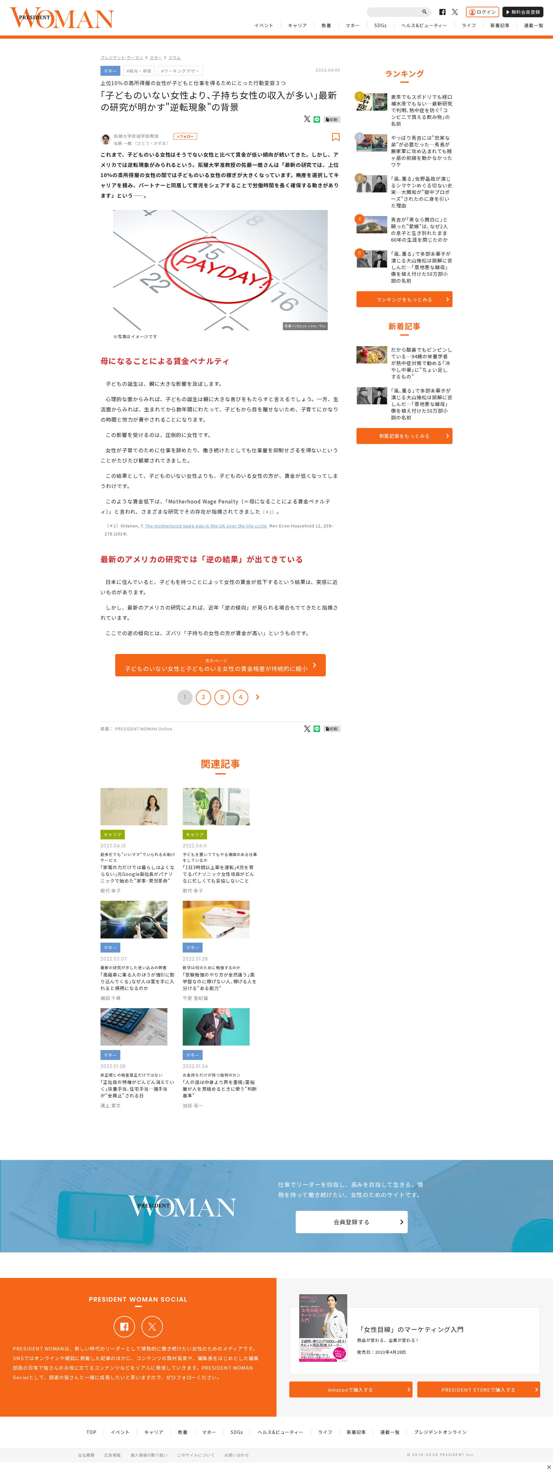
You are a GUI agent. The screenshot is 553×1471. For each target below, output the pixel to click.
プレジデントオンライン (440, 1432)
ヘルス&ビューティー (424, 25)
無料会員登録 (525, 12)
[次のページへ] (257, 697)
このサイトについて (196, 1455)
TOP (91, 1432)
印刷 (334, 119)
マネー (353, 25)
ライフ (469, 25)
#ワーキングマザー (180, 71)
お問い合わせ (236, 1455)
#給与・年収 (139, 71)
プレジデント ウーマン (121, 57)
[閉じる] (549, 1467)
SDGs (380, 25)
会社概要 (86, 1455)
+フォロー (185, 136)
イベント (264, 25)
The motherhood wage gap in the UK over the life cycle (206, 526)
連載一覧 (533, 25)
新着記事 (500, 25)
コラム (174, 57)
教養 (326, 25)
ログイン (486, 12)
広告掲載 (112, 1455)
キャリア (297, 25)
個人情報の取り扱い (149, 1455)
